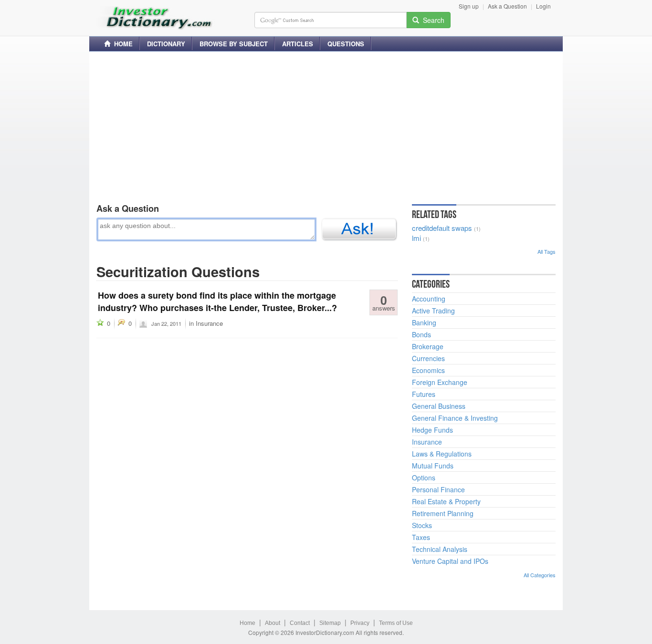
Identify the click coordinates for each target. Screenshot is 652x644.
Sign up (469, 6)
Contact (300, 623)
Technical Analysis (439, 549)
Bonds (421, 334)
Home (247, 623)
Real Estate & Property (446, 501)
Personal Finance (438, 489)
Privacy (359, 623)
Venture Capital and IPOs (450, 561)
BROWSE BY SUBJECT (234, 43)
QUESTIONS (345, 43)
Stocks (422, 525)
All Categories (540, 575)
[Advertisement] (326, 125)
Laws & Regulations (442, 453)
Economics (428, 370)
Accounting (428, 298)
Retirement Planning (442, 513)
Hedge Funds (432, 430)
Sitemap (330, 623)
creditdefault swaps (442, 228)
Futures (423, 394)
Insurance (209, 323)
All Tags (546, 251)
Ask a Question (507, 6)
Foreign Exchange (439, 382)
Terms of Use (396, 623)
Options (423, 477)
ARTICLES (297, 43)
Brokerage (427, 346)
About (272, 623)
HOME (121, 43)
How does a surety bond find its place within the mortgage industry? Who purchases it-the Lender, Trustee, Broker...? (217, 301)
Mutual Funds (432, 465)
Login (543, 6)
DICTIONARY (166, 43)
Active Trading (433, 310)
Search (431, 20)
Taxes (421, 537)
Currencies (428, 358)
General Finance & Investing (455, 418)
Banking (424, 322)
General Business (438, 406)
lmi (416, 238)
